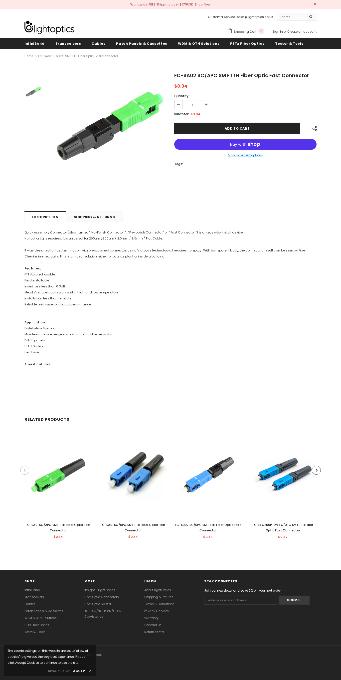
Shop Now (202, 4)
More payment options (245, 155)
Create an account (302, 31)
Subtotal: (181, 114)
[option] (107, 138)
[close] (314, 4)
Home (28, 56)
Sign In (278, 31)
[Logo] (49, 27)
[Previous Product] (24, 470)
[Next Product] (316, 470)
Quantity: (181, 96)
